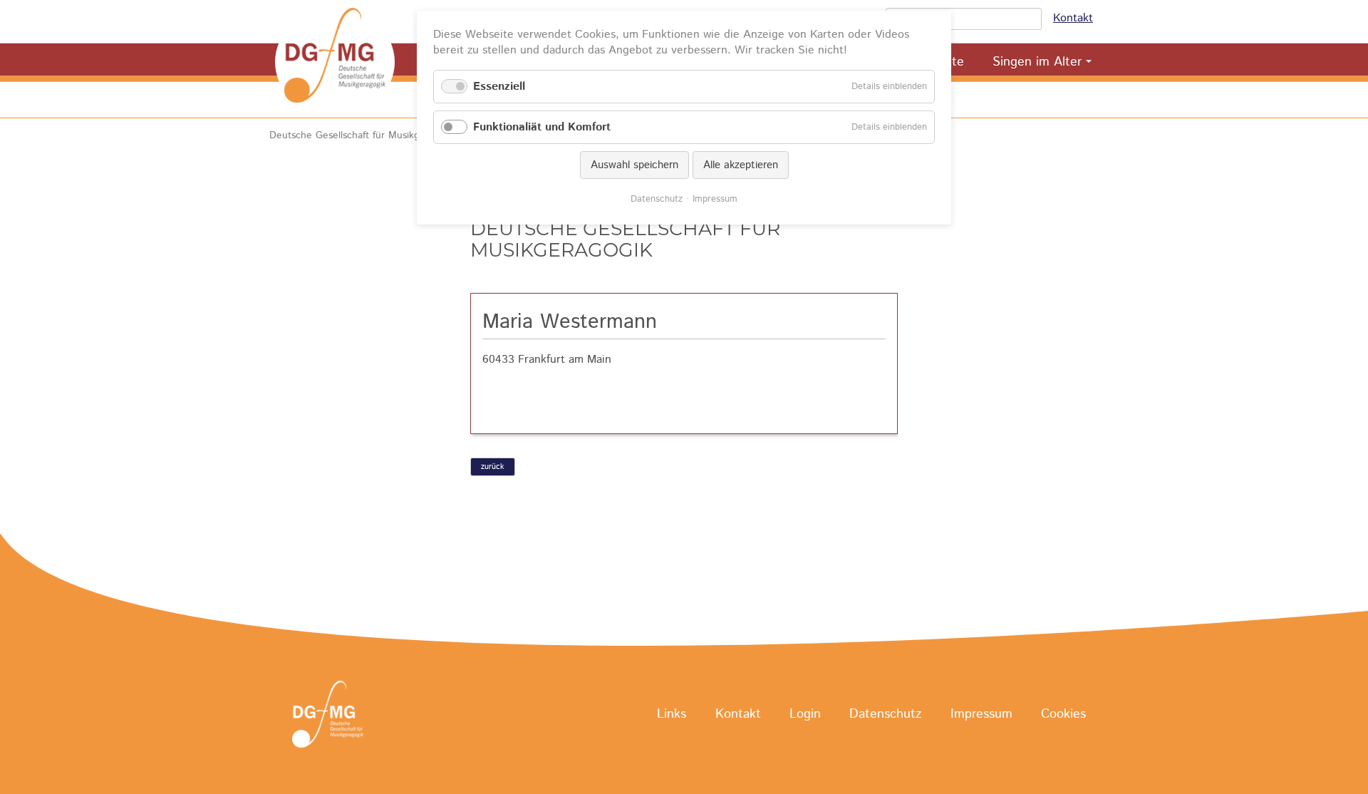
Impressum (981, 715)
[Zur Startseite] (335, 62)
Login (805, 715)
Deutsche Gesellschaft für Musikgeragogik (363, 135)
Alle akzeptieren (740, 165)
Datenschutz (885, 715)
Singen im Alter (1037, 62)
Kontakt (1073, 18)
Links (671, 715)
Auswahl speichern (634, 165)
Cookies (1063, 715)
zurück (492, 467)
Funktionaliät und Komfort (542, 127)
